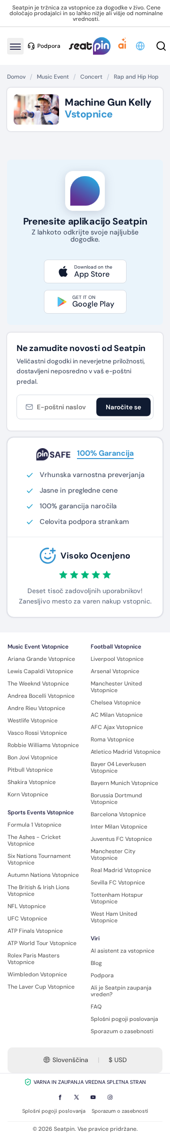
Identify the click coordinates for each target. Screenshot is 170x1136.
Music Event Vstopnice (38, 646)
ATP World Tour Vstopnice (42, 943)
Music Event (53, 77)
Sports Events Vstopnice (41, 812)
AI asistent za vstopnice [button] (122, 951)
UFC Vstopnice (27, 918)
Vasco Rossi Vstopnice (37, 733)
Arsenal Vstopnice (115, 671)
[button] (141, 46)
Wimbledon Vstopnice (37, 974)
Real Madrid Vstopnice (121, 870)
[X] (76, 1097)
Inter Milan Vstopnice (119, 826)
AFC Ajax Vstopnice (117, 727)
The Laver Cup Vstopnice (41, 987)
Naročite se (123, 407)
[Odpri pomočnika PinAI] (122, 45)
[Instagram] (110, 1097)
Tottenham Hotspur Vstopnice (117, 898)
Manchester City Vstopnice (113, 854)
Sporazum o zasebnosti (122, 1031)
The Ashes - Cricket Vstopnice (34, 840)
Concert (91, 77)
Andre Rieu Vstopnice (36, 708)
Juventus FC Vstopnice (121, 839)
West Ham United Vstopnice (114, 917)
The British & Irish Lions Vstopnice (38, 891)
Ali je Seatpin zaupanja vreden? (121, 991)
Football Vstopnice (116, 646)
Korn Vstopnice (28, 794)
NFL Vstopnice (27, 906)
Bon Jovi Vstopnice (33, 757)
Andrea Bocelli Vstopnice (41, 696)
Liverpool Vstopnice (117, 659)
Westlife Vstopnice (33, 720)
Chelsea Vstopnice (116, 702)
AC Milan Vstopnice (117, 715)
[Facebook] (60, 1097)
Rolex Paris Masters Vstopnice (34, 959)
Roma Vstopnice (112, 739)
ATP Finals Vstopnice (35, 931)
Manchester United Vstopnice (116, 687)
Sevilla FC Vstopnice (118, 882)
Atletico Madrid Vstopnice (126, 752)
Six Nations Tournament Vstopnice (39, 859)
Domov (16, 77)
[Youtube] (93, 1097)
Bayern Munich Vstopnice (124, 783)
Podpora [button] (48, 46)
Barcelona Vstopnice (118, 814)
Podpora (102, 975)
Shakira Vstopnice (32, 782)
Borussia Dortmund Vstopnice (116, 799)
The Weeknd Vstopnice (38, 683)
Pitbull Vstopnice (30, 770)
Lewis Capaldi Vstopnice (40, 671)
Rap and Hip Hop (136, 77)
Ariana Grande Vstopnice (41, 659)
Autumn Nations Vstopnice (43, 875)
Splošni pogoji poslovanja (124, 1019)
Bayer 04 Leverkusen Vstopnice (118, 767)
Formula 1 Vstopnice (34, 825)
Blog (96, 963)
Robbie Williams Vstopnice (43, 745)
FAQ (96, 1006)
